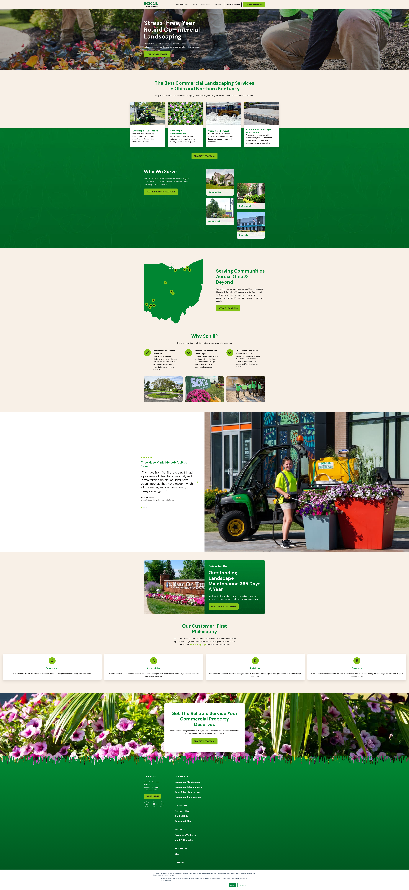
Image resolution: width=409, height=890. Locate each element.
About (194, 4)
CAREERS (179, 862)
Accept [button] (232, 885)
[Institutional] (251, 196)
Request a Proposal (253, 4)
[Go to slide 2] (144, 507)
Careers (217, 4)
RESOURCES (181, 848)
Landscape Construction (188, 797)
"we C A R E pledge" (198, 644)
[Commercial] (220, 211)
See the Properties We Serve (160, 192)
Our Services (182, 4)
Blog (177, 854)
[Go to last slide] (137, 482)
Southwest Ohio (183, 821)
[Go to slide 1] (141, 507)
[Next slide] (197, 482)
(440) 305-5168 (233, 4)
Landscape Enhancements (188, 787)
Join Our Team (152, 796)
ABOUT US (180, 829)
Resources (205, 4)
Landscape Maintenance (187, 782)
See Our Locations (228, 308)
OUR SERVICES (182, 776)
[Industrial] (251, 225)
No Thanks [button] (242, 885)
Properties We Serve (185, 835)
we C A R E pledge (184, 840)
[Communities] (220, 182)
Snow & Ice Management (188, 792)
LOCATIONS (181, 805)
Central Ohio (181, 816)
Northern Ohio (182, 811)
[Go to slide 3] (146, 507)
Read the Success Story (223, 606)
